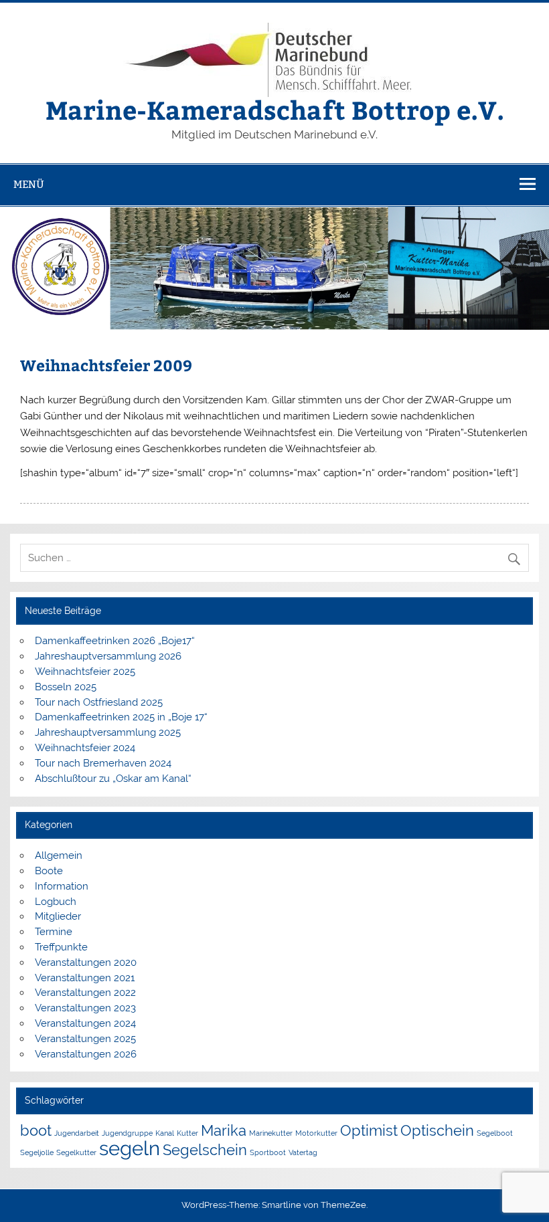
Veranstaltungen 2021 (85, 978)
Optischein (437, 1130)
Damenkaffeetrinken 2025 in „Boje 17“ (121, 717)
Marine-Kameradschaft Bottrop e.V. (275, 109)
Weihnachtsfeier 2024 (85, 748)
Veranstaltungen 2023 (85, 1008)
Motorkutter (316, 1133)
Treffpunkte (61, 947)
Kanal (164, 1133)
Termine (53, 932)
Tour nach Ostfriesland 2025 (99, 702)
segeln (129, 1148)
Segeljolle (37, 1152)
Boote (49, 871)
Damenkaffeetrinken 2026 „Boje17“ (115, 641)
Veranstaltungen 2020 (86, 962)
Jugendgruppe (127, 1133)
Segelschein (205, 1149)
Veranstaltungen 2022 (85, 993)
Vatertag (303, 1152)
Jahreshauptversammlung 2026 (108, 656)
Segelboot (495, 1133)
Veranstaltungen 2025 (85, 1039)
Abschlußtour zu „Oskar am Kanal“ (113, 779)
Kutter (187, 1133)
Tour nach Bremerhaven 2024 (103, 763)
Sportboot (268, 1152)
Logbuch (55, 902)
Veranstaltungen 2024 (85, 1023)
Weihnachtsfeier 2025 (85, 672)
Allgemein (58, 855)
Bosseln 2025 (65, 687)
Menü (28, 184)
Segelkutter (76, 1152)
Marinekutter (271, 1133)
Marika (223, 1130)
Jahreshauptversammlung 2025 (108, 732)
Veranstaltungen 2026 (86, 1054)
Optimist (369, 1130)
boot (36, 1130)
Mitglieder (58, 916)
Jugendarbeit (76, 1133)
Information (61, 886)
